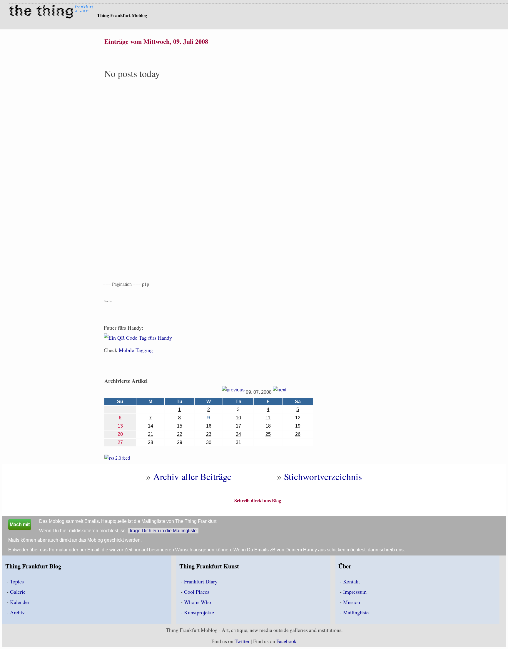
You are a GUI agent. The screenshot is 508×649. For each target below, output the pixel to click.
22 (179, 434)
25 (268, 434)
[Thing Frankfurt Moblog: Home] (52, 12)
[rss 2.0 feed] (117, 459)
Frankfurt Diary (201, 581)
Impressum (355, 591)
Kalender (19, 601)
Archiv (17, 612)
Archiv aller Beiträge (192, 476)
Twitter (242, 641)
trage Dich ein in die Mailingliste (163, 530)
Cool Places (196, 591)
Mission (351, 601)
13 (120, 425)
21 (150, 434)
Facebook (286, 641)
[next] (279, 392)
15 (179, 425)
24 (238, 434)
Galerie (18, 591)
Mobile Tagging (136, 349)
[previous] (233, 392)
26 (297, 434)
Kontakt (351, 581)
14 (150, 425)
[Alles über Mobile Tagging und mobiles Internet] (138, 341)
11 (267, 417)
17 (238, 425)
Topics (17, 581)
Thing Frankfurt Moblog (122, 15)
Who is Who (197, 601)
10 (238, 417)
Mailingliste (356, 612)
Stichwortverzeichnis (323, 476)
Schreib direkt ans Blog (257, 500)
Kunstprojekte (199, 612)
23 (208, 434)
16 (208, 425)
